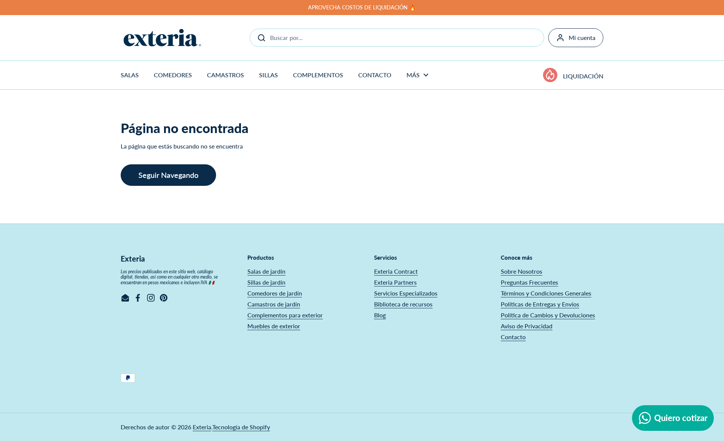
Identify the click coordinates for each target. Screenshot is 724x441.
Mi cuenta (582, 37)
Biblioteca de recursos (403, 304)
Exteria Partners (395, 282)
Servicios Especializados (405, 293)
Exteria (202, 426)
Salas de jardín (266, 271)
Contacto (513, 336)
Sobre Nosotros (521, 271)
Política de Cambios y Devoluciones (548, 314)
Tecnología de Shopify (241, 426)
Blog (380, 314)
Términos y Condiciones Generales (546, 293)
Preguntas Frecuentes (529, 282)
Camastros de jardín (273, 304)
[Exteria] (162, 37)
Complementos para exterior (285, 314)
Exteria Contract (396, 271)
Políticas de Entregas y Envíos (540, 304)
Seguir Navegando (168, 174)
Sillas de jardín (266, 282)
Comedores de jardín (274, 293)
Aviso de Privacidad (526, 325)
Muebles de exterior (273, 325)
